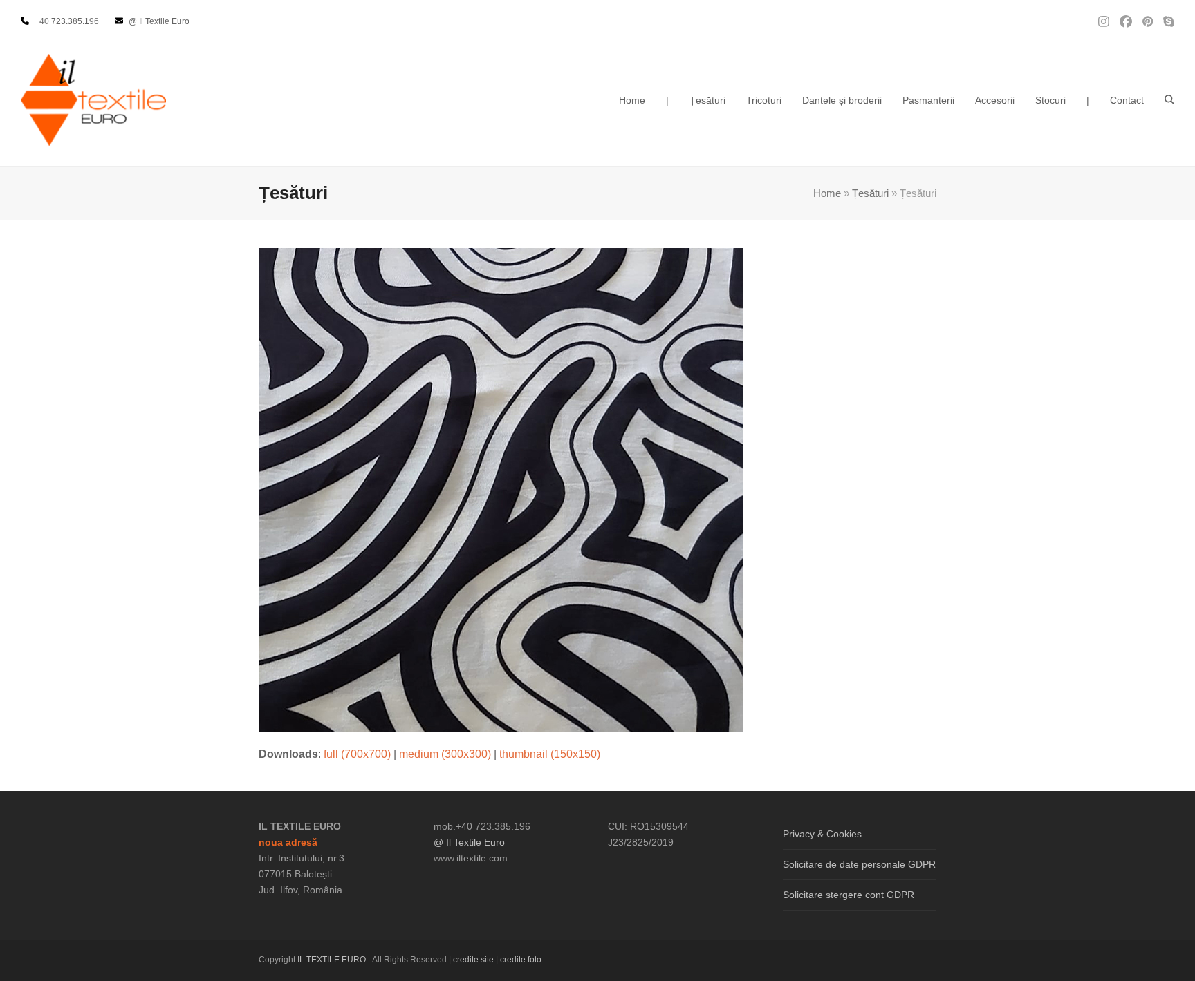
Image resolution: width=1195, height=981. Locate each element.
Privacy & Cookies (822, 833)
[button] (1169, 100)
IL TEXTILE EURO (332, 959)
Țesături (870, 193)
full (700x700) (357, 754)
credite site (473, 959)
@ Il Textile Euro (469, 842)
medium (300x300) (445, 754)
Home (827, 193)
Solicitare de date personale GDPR (859, 864)
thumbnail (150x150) (549, 754)
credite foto (520, 959)
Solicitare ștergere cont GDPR (848, 894)
